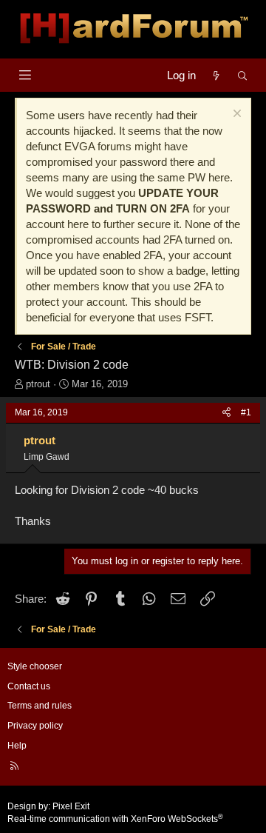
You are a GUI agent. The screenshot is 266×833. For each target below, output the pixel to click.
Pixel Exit (70, 806)
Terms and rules (39, 705)
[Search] (243, 75)
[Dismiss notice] (235, 115)
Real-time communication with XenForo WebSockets (115, 819)
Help (17, 745)
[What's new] (216, 75)
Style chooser (34, 666)
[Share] (226, 412)
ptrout (38, 383)
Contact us (28, 686)
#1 (246, 412)
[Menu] (24, 75)
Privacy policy (35, 725)
